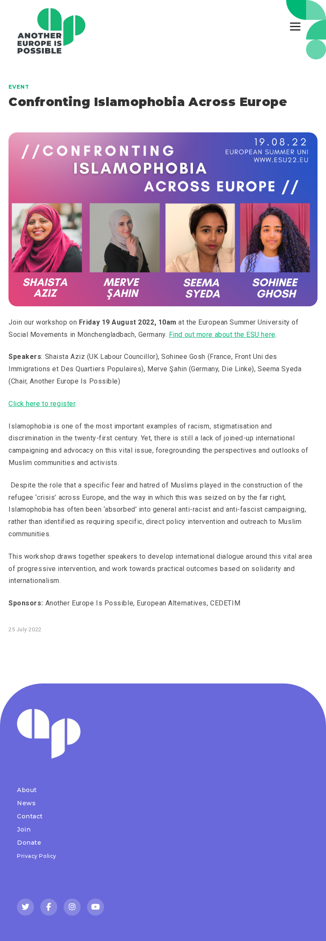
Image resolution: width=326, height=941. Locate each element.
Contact (30, 816)
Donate (29, 842)
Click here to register (41, 404)
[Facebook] (48, 907)
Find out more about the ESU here (222, 334)
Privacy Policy (36, 856)
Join (24, 829)
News (26, 803)
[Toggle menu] (295, 26)
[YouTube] (95, 907)
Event (18, 87)
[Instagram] (72, 907)
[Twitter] (25, 907)
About (27, 790)
